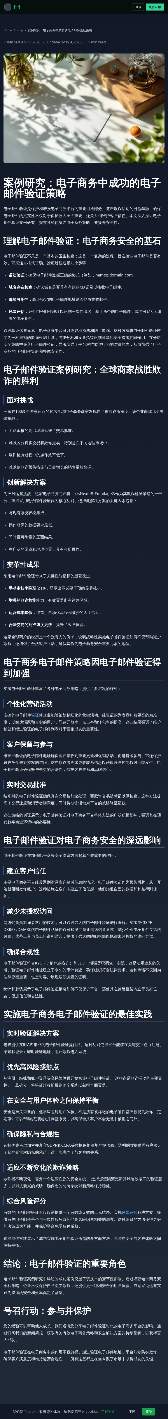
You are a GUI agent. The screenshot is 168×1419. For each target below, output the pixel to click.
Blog (20, 30)
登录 (138, 7)
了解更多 (108, 1411)
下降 (132, 1411)
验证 (35, 715)
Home (8, 30)
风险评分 (129, 1212)
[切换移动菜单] (7, 7)
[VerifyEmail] (76, 7)
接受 (149, 1411)
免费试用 (155, 7)
